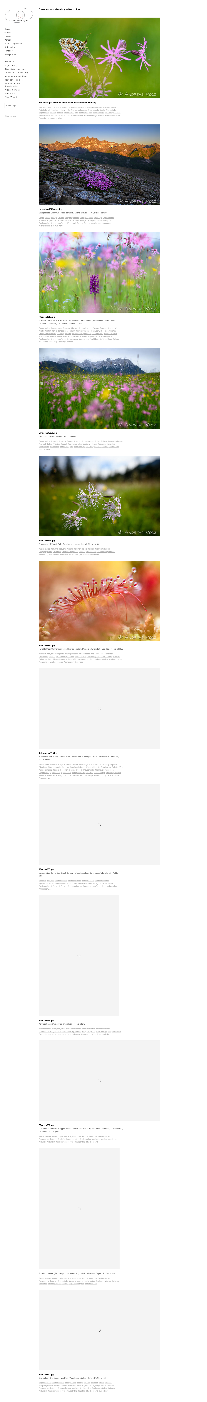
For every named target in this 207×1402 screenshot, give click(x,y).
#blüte (41, 330)
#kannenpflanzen (103, 1028)
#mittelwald (54, 446)
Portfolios (9, 61)
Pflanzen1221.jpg (47, 540)
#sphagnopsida (56, 662)
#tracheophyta (44, 778)
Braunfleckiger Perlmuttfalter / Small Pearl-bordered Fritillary (67, 102)
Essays (8, 36)
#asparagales (56, 328)
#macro (53, 112)
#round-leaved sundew (57, 659)
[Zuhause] (19, 15)
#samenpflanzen (72, 775)
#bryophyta (59, 653)
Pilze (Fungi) (11, 97)
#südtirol (81, 1390)
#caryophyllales (109, 107)
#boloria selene (54, 107)
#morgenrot (93, 220)
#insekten (64, 769)
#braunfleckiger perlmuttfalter (74, 107)
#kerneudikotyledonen (48, 220)
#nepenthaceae (114, 1031)
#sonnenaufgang (104, 223)
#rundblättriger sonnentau (78, 659)
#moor (110, 883)
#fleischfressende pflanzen (102, 653)
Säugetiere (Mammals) (15, 69)
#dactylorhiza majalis (47, 333)
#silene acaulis (90, 223)
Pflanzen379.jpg (46, 1020)
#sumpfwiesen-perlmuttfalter (50, 118)
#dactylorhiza (110, 330)
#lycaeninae (66, 772)
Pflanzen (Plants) (13, 89)
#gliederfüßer (117, 767)
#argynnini (43, 107)
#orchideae (84, 339)
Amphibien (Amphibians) (16, 76)
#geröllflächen (108, 217)
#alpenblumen (45, 1382)
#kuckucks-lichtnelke (96, 110)
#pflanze (116, 656)
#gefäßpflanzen (104, 767)
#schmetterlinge (90, 115)
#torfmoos (79, 662)
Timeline (9, 50)
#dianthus (57, 551)
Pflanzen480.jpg (46, 1374)
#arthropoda (44, 764)
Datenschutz (11, 47)
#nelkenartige (98, 112)
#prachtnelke (93, 554)
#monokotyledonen (90, 336)
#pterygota (60, 775)
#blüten (61, 217)
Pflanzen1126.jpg (47, 645)
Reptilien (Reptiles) (14, 79)
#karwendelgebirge (79, 110)
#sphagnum (69, 662)
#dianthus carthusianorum (58, 767)
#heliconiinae (54, 110)
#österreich (71, 223)
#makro (60, 112)
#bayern (74, 328)
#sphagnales (44, 662)
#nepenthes (43, 1034)
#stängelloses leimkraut (48, 225)
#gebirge (98, 217)
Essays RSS (10, 54)
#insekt (56, 769)
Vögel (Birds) (11, 65)
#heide (41, 769)
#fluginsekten (91, 767)
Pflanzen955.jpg (46, 869)
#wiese (70, 341)
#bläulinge (83, 764)
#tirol (61, 225)
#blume (96, 328)
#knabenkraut (97, 333)
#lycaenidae (55, 772)
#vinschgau (104, 1390)
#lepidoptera (44, 112)
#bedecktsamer (85, 328)
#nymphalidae (44, 115)
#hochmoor (43, 656)
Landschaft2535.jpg (48, 432)
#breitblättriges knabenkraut (63, 330)
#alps (47, 217)
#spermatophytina (101, 775)
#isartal (68, 333)
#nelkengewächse (112, 112)
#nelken (56, 554)
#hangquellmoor (59, 883)
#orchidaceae (72, 339)
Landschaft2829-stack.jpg (50, 209)
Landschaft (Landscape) (16, 72)
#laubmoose (80, 656)
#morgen (83, 220)
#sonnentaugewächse (99, 659)
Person (8, 39)
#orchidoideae (106, 339)
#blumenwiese (114, 328)
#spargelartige (60, 341)
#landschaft (63, 220)
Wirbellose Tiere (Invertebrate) (12, 84)
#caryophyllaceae (94, 107)
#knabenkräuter (110, 333)
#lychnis (61, 1139)
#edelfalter (43, 110)
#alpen (41, 217)
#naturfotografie (85, 112)
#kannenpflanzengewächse (50, 1031)
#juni (78, 769)
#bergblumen (70, 1382)
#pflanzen (43, 659)
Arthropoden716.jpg (48, 753)
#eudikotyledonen (77, 767)
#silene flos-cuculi (112, 115)
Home (7, 29)
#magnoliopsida (74, 336)
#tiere (117, 775)
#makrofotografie (71, 112)
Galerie (8, 32)
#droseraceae (84, 653)
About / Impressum (13, 43)
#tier (112, 775)
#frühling (60, 333)
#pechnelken (113, 1139)
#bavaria (66, 328)
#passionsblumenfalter (60, 115)
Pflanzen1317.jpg (47, 316)
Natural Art (10, 93)
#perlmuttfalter (77, 115)
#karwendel (65, 110)
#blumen (103, 328)
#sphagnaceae (115, 659)
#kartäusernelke (87, 769)
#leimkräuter (111, 110)
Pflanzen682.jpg (46, 1125)
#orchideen (94, 339)
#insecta (48, 769)
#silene (101, 115)
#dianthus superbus (70, 551)
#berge (54, 217)
